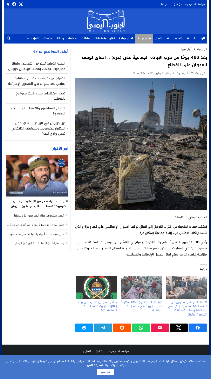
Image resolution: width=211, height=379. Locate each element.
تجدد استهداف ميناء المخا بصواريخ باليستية (40, 96)
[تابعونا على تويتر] (20, 4)
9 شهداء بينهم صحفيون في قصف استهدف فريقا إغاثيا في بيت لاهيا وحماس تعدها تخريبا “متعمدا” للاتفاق (187, 308)
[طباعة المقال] (84, 327)
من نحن (178, 4)
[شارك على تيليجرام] (103, 327)
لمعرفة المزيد (94, 365)
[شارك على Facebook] (198, 327)
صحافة (72, 38)
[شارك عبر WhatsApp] (141, 327)
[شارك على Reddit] (122, 327)
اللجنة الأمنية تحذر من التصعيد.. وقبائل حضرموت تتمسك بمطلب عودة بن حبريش (36, 66)
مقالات (85, 38)
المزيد (35, 38)
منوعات (47, 38)
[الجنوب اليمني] (106, 21)
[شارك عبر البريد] (160, 327)
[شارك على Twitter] (179, 327)
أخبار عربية (144, 38)
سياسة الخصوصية (195, 4)
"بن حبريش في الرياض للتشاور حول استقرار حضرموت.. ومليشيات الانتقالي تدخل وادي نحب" (38, 128)
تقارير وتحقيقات (104, 38)
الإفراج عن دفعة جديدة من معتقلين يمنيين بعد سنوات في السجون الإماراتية (36, 81)
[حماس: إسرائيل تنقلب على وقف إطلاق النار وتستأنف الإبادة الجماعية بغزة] (96, 287)
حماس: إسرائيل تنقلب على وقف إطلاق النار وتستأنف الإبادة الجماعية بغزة (97, 306)
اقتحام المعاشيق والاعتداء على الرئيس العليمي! (37, 111)
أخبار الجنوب (181, 38)
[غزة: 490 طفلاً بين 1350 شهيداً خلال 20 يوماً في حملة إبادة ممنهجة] (141, 287)
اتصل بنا (165, 4)
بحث (9, 39)
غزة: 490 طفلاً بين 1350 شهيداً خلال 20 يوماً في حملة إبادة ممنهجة (141, 306)
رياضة (60, 38)
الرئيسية (199, 38)
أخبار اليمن (162, 38)
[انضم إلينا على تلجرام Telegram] (7, 4)
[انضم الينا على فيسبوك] (14, 4)
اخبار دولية (126, 38)
